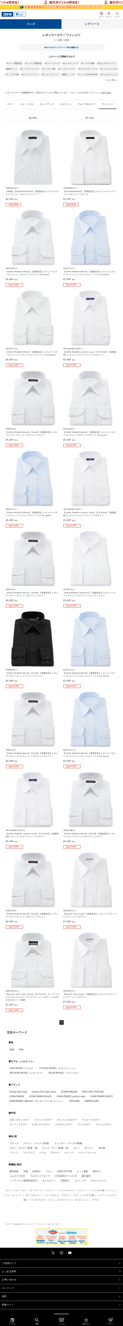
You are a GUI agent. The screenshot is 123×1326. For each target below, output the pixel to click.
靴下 (25, 1200)
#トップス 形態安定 (33, 63)
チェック (69, 1153)
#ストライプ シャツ (30, 74)
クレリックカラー (43, 1120)
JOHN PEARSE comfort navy (70, 1096)
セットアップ (46, 104)
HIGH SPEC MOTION (93, 1092)
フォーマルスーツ (86, 104)
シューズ (111, 1195)
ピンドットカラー (18, 1124)
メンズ (30, 24)
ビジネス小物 (88, 1195)
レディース (92, 24)
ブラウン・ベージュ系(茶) (36, 1143)
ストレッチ (80, 1181)
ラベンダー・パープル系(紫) (68, 1143)
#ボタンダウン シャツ (106, 63)
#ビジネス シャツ (70, 63)
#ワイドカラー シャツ (87, 69)
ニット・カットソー (13, 1195)
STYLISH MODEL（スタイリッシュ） (58, 1068)
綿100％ (37, 1171)
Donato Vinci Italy (18, 1092)
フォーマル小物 (97, 1190)
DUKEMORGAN (69, 1092)
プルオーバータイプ (40, 1176)
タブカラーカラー (64, 1124)
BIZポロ (97, 1171)
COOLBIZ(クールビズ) (66, 1176)
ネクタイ (65, 1195)
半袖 (21, 1049)
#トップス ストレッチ (29, 69)
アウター (96, 1200)
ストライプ (28, 1153)
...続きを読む (105, 93)
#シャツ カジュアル (108, 69)
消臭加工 (65, 1181)
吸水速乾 (86, 1176)
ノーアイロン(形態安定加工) (23, 1181)
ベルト (76, 1195)
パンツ (111, 1190)
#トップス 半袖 (12, 74)
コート (51, 1200)
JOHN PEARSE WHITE (101, 1096)
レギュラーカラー (41, 1124)
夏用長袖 (13, 1171)
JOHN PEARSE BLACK (40, 1096)
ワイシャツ (107, 104)
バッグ (100, 1195)
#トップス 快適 (87, 63)
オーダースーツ (64, 1200)
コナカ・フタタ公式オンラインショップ (19, 1224)
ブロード (55, 1153)
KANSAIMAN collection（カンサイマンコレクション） (36, 1101)
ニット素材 (82, 1171)
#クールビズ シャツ (109, 74)
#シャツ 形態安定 (14, 63)
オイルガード (49, 1181)
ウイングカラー (104, 1124)
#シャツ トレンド (52, 63)
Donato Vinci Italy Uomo (44, 1092)
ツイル (42, 1153)
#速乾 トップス (68, 74)
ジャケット (65, 104)
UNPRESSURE (91, 1101)
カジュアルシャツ (33, 1195)
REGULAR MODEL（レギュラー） (26, 1073)
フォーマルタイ (51, 1195)
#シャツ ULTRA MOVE (88, 74)
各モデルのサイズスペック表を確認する (61, 47)
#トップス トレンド (66, 69)
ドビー (49, 1171)
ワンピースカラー (91, 1120)
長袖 (11, 1049)
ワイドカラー (84, 1124)
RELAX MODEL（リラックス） (64, 1073)
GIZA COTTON (64, 1171)
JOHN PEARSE (16, 1096)
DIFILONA (74, 1101)
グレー (76, 1148)
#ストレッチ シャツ (50, 74)
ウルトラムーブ (98, 1181)
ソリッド (13, 1153)
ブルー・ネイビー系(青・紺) (23, 1148)
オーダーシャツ (81, 1200)
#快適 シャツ (11, 69)
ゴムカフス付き (17, 1176)
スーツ (10, 104)
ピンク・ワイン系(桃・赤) (55, 1148)
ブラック (13, 1143)
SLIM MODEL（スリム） (21, 1068)
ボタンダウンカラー (19, 1120)
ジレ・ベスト (27, 104)
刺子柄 (101, 1148)
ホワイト (89, 1148)
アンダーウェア (38, 1200)
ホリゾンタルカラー (67, 1120)
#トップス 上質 (48, 69)
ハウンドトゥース (87, 1153)
